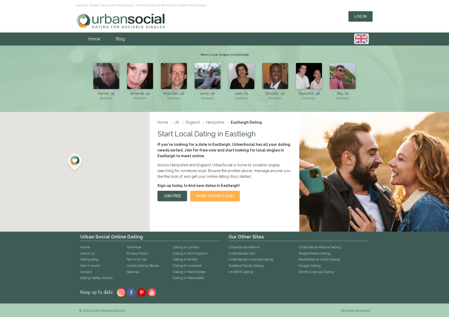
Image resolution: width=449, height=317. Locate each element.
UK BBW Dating (240, 272)
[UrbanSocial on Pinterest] (141, 292)
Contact (86, 272)
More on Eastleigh (215, 196)
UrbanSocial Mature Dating (320, 247)
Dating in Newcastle (188, 278)
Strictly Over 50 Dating (316, 272)
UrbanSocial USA (241, 253)
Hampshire (215, 122)
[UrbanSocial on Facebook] (131, 292)
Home (94, 38)
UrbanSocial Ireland (243, 247)
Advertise (134, 247)
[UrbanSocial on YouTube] (152, 292)
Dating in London (186, 247)
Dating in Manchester (189, 272)
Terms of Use (137, 259)
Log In (360, 16)
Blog (120, 38)
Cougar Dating (310, 266)
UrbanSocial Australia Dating (250, 259)
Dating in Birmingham (190, 253)
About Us (87, 253)
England (193, 122)
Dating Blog (89, 259)
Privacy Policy (137, 253)
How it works (90, 266)
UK (176, 122)
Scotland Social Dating (245, 266)
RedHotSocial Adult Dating (319, 259)
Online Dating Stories (143, 266)
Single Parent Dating (315, 253)
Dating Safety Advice (96, 278)
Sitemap (133, 272)
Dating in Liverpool (187, 266)
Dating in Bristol (185, 259)
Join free (172, 196)
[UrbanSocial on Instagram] (121, 292)
